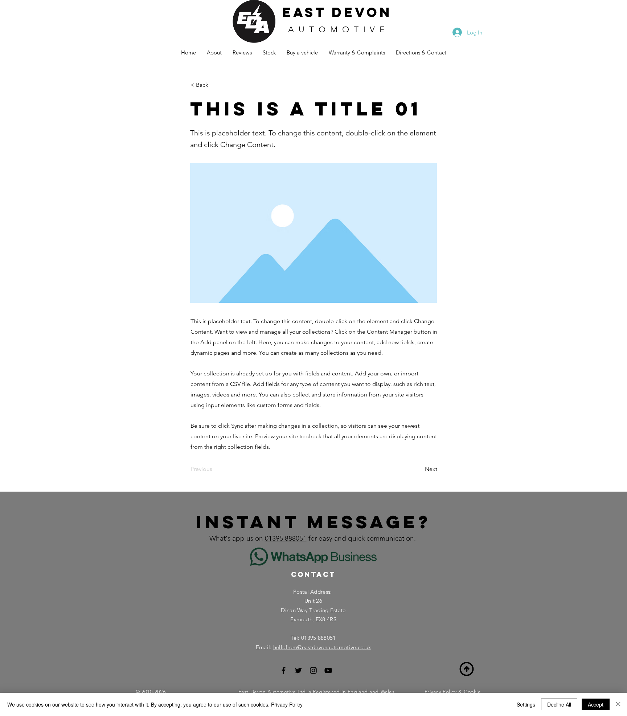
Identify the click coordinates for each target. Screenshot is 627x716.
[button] (214, 85)
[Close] (618, 704)
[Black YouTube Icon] (328, 670)
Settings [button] (526, 704)
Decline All (559, 704)
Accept (595, 704)
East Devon (337, 12)
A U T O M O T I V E (337, 29)
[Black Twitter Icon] (298, 670)
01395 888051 (286, 538)
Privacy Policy (287, 704)
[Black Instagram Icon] (313, 670)
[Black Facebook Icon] (283, 670)
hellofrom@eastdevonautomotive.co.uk (322, 647)
